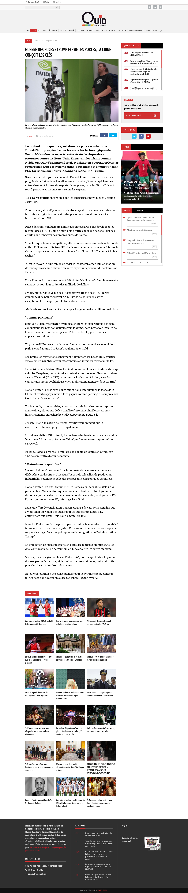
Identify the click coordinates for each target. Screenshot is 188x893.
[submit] (57, 7)
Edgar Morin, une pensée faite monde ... (141, 232)
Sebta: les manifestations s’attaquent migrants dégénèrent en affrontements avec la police (99, 843)
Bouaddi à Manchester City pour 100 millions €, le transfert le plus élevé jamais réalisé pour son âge (141, 185)
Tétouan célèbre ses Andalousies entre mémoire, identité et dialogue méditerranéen (70, 695)
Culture (80, 30)
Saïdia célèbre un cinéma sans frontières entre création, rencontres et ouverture (39, 767)
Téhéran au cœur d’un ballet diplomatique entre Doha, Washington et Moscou (70, 767)
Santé (71, 30)
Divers (155, 30)
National (42, 30)
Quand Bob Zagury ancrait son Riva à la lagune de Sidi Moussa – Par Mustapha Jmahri (98, 877)
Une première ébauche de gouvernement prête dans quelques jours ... (141, 243)
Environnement (135, 30)
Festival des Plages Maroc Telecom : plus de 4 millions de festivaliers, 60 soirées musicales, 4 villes (69, 731)
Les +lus (127, 210)
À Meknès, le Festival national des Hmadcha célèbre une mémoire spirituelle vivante (99, 803)
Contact (47, 2)
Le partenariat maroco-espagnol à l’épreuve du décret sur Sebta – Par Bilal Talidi (98, 866)
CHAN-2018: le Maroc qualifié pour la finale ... (142, 255)
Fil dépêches (80, 826)
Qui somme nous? (33, 2)
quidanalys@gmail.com (37, 874)
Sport (147, 30)
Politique (122, 30)
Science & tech (108, 30)
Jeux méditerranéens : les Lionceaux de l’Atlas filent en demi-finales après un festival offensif (70, 803)
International (93, 30)
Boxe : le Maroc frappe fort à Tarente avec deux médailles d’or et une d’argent (38, 659)
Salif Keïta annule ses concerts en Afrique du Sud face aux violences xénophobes (37, 731)
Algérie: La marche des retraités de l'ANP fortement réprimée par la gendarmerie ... (141, 220)
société (63, 30)
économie (53, 30)
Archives (58, 2)
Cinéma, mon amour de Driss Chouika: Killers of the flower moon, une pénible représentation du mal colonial (144, 71)
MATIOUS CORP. (102, 890)
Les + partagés (139, 211)
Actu (34, 30)
